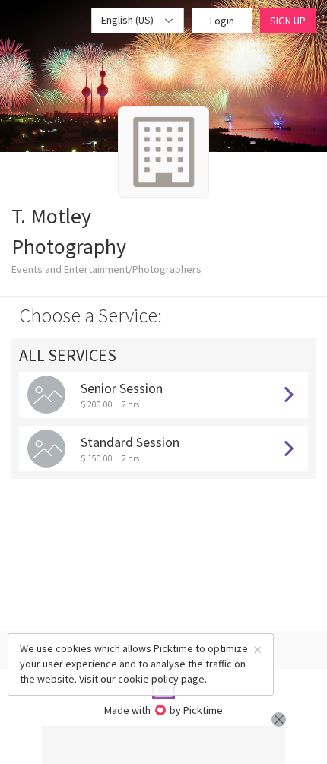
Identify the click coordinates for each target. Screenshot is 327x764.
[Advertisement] (163, 745)
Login (222, 20)
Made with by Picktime (164, 710)
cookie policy (148, 679)
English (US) (128, 20)
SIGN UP (288, 20)
